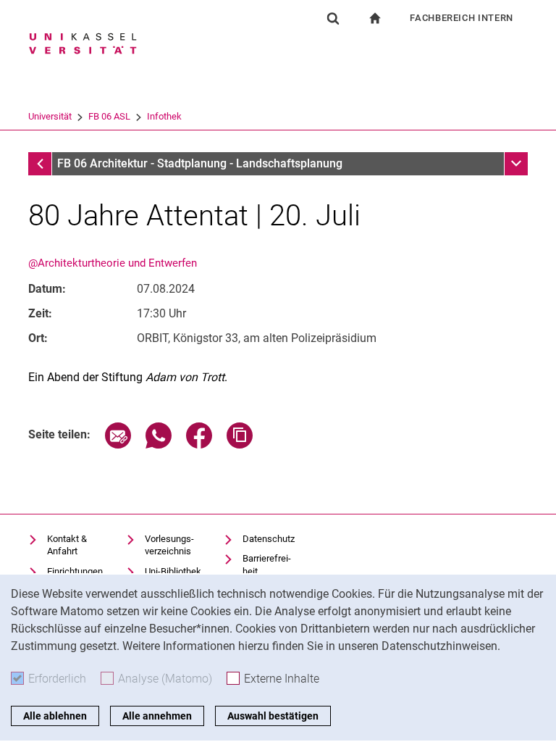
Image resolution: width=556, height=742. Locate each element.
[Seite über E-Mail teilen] (118, 444)
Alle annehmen (157, 716)
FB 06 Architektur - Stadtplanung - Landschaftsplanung (199, 163)
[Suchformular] (333, 18)
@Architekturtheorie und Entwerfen (112, 263)
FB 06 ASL (109, 116)
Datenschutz (269, 538)
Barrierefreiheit (267, 565)
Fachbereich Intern (461, 17)
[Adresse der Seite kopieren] (240, 444)
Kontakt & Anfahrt (67, 545)
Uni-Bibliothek (173, 571)
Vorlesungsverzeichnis (169, 545)
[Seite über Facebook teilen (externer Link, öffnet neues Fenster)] (199, 444)
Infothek (164, 116)
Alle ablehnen (55, 716)
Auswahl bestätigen (273, 716)
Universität (50, 116)
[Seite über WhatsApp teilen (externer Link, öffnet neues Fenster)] (159, 444)
